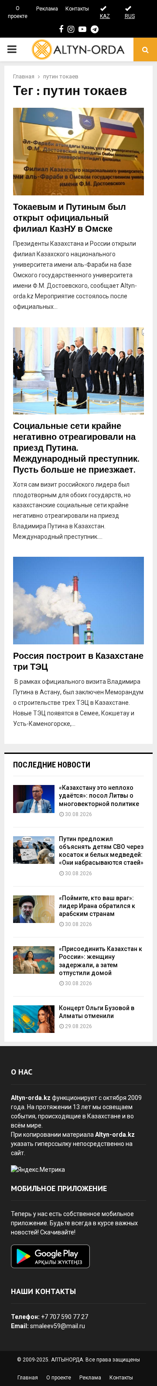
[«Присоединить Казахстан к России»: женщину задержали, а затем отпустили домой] (34, 960)
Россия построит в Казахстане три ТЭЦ (78, 662)
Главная (27, 1378)
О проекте (17, 12)
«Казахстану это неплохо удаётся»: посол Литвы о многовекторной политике (99, 795)
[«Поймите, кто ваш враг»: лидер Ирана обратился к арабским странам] (34, 909)
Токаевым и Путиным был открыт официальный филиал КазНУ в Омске (69, 218)
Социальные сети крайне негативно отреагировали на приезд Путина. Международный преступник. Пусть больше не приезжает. (76, 448)
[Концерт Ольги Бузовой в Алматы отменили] (34, 1019)
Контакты (77, 9)
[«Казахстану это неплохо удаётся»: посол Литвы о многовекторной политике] (34, 799)
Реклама (47, 9)
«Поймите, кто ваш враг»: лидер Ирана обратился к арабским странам (97, 906)
